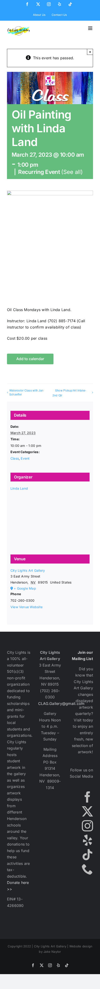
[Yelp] (87, 840)
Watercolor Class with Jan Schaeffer (26, 392)
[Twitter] (87, 811)
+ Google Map (25, 588)
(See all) (72, 172)
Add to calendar (30, 359)
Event (25, 458)
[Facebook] (87, 797)
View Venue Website (26, 607)
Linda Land (19, 488)
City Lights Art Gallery (27, 570)
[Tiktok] (87, 854)
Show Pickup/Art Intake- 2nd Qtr (70, 392)
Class (14, 458)
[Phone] (87, 869)
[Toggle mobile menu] (90, 28)
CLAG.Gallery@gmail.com (61, 703)
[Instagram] (87, 825)
